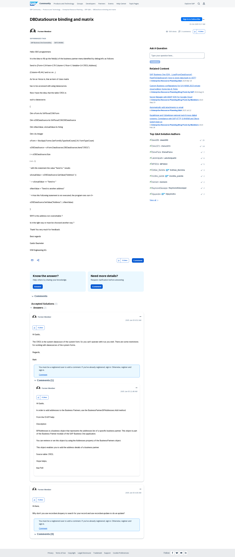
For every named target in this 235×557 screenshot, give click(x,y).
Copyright (72, 553)
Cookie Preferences (121, 553)
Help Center (121, 4)
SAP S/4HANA (58, 43)
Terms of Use (61, 553)
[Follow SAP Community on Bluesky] (177, 553)
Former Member (44, 31)
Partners (101, 4)
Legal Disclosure (84, 553)
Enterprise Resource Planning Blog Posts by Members (175, 100)
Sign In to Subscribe (191, 19)
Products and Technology (64, 4)
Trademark (97, 553)
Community (45, 3)
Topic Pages (134, 4)
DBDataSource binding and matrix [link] (104, 10)
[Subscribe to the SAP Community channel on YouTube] (181, 553)
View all (153, 200)
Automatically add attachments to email (166, 107)
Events (111, 4)
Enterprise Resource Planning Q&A (166, 81)
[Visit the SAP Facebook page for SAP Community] (172, 553)
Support (107, 553)
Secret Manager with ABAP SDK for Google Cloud (171, 97)
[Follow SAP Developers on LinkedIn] (186, 553)
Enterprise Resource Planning (72, 10)
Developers (90, 4)
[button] (195, 31)
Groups (80, 4)
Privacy (50, 553)
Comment (137, 260)
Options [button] (204, 20)
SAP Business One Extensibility (41, 43)
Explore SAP (190, 4)
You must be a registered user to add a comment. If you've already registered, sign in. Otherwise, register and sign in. (85, 368)
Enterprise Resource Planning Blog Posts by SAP (172, 92)
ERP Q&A (88, 10)
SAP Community (35, 10)
